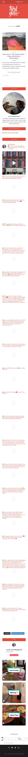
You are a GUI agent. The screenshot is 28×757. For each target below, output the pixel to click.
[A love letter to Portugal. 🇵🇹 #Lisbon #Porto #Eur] (14, 403)
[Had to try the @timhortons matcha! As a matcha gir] (14, 259)
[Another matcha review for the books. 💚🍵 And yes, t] (14, 499)
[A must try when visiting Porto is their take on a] (14, 355)
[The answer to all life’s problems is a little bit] (14, 331)
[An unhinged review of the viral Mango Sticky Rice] (14, 283)
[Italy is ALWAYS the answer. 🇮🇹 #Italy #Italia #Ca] (14, 379)
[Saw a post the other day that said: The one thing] (14, 163)
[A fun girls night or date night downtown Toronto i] (14, 523)
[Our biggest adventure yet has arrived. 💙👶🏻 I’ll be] (14, 547)
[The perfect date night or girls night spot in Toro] (14, 427)
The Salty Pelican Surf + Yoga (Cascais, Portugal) (14, 56)
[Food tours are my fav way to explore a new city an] (14, 475)
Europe (14, 52)
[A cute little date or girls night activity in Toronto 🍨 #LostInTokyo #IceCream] (14, 670)
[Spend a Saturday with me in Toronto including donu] (14, 619)
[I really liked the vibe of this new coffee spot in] (14, 451)
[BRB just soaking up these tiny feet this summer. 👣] (14, 235)
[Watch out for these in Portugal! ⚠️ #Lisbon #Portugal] (14, 692)
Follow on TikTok (14, 655)
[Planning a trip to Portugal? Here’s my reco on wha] (14, 211)
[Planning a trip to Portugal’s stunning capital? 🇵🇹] (14, 307)
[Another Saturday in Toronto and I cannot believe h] (14, 595)
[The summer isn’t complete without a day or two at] (14, 187)
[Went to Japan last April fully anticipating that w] (14, 571)
